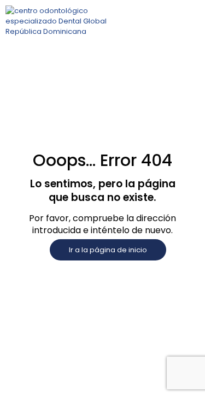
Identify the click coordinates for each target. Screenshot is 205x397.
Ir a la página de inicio (108, 250)
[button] (174, 21)
